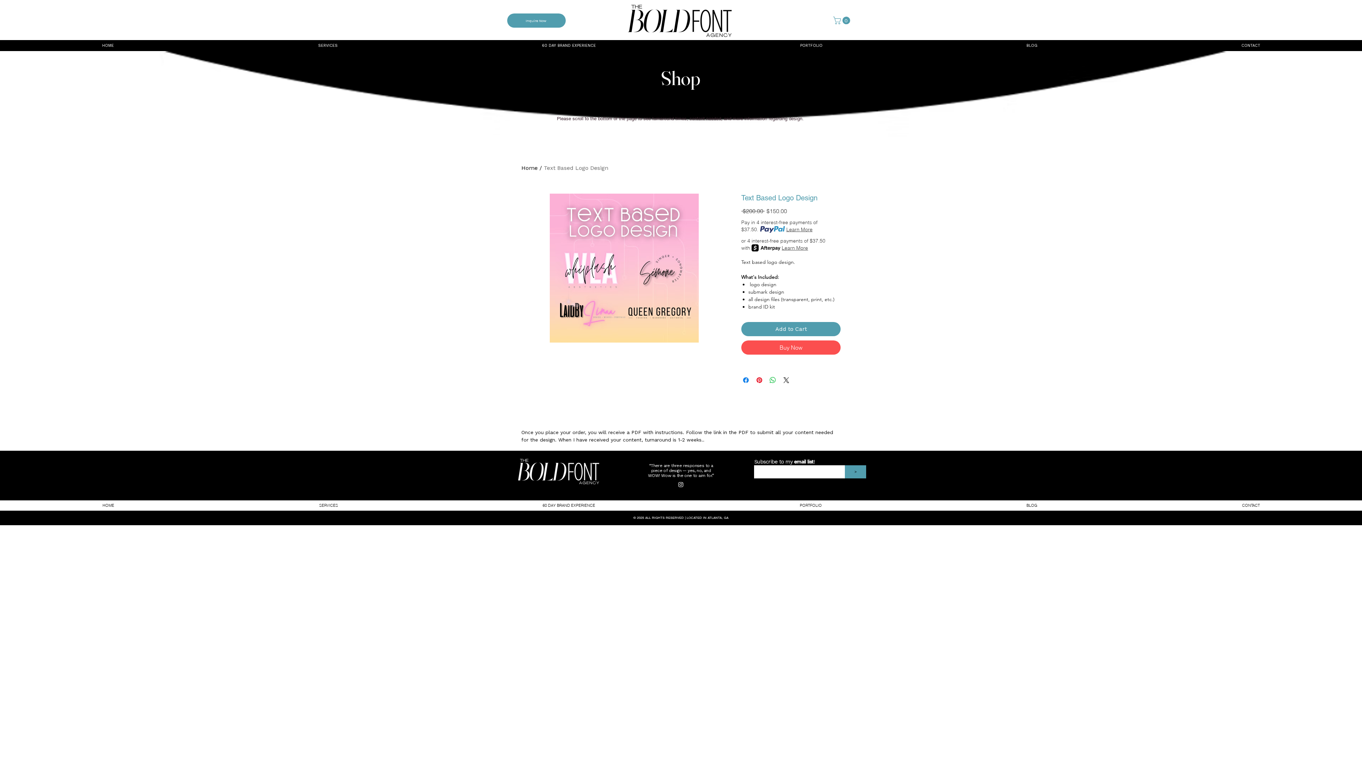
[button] (842, 20)
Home (529, 168)
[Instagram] (680, 484)
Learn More (799, 229)
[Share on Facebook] (746, 380)
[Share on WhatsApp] (773, 380)
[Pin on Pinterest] (759, 380)
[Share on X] (786, 380)
